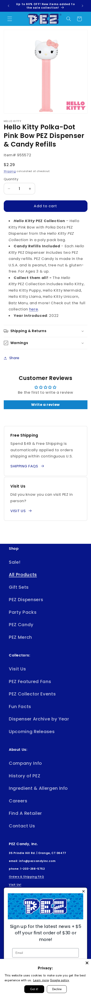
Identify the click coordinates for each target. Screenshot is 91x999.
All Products (23, 574)
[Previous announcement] (8, 6)
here (33, 309)
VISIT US (18, 510)
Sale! (14, 562)
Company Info (25, 763)
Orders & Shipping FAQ (26, 877)
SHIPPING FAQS (24, 466)
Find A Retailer (25, 813)
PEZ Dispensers (26, 599)
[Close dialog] (83, 891)
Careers (18, 801)
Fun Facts (20, 706)
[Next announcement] (82, 6)
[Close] (87, 963)
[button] (9, 19)
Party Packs (22, 612)
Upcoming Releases (32, 731)
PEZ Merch (20, 637)
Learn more (41, 980)
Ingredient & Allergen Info (38, 788)
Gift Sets (19, 587)
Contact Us (22, 826)
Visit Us (17, 669)
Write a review (45, 404)
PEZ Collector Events (32, 694)
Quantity (11, 179)
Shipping (10, 171)
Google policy (59, 980)
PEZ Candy (21, 624)
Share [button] (14, 358)
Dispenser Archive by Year (39, 719)
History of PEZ (24, 776)
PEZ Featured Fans (30, 681)
